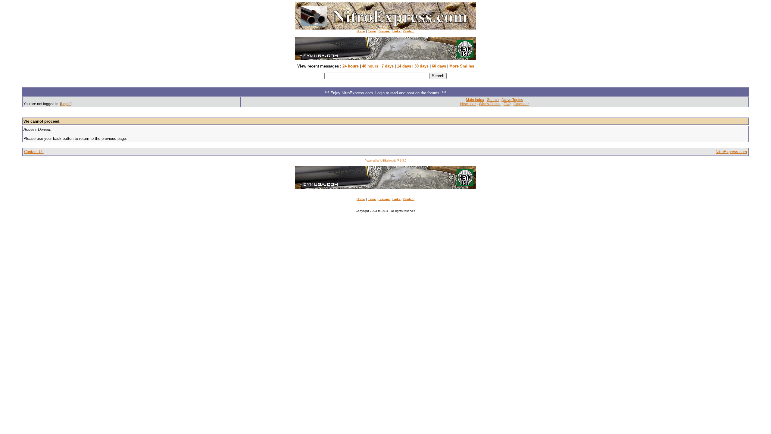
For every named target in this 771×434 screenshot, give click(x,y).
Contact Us (34, 151)
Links (396, 31)
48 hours (370, 66)
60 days (439, 66)
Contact (408, 31)
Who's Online (490, 104)
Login (65, 104)
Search (493, 100)
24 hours (350, 66)
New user (468, 104)
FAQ (507, 104)
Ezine (372, 31)
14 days (404, 66)
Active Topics (512, 100)
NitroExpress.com (731, 151)
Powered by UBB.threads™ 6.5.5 (385, 160)
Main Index (475, 100)
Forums (384, 31)
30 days (421, 66)
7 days (388, 66)
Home (361, 31)
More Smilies (461, 66)
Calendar (521, 104)
